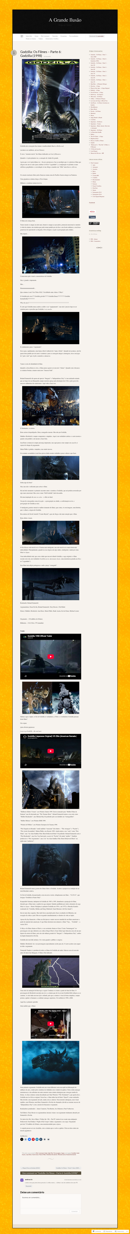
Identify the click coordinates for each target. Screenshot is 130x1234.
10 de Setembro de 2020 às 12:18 (72, 1179)
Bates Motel (94, 109)
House (92, 115)
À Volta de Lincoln (95, 149)
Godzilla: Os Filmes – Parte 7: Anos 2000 (68, 1168)
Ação (94, 165)
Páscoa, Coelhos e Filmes (97, 140)
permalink (100, 36)
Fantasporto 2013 (97, 192)
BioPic (94, 173)
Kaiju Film (50, 1153)
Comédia (95, 177)
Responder (28, 1186)
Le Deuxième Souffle (96, 132)
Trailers (40, 39)
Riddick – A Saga (95, 90)
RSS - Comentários (95, 241)
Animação (95, 167)
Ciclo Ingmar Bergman (98, 196)
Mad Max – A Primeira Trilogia (99, 84)
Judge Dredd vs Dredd (96, 117)
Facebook (92, 202)
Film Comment (45, 36)
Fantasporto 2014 (97, 194)
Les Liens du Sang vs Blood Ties (99, 101)
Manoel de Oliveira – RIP (97, 153)
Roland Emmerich (71, 1154)
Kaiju (46, 1153)
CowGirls (93, 119)
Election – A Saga (95, 86)
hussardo (48, 56)
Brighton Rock (94, 138)
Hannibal (93, 113)
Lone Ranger (94, 151)
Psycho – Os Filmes (96, 111)
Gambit (93, 143)
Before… (93, 134)
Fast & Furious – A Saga (97, 92)
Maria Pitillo (42, 1154)
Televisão (55, 36)
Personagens (57, 1153)
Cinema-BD (96, 175)
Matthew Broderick (51, 1154)
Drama (94, 182)
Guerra (94, 190)
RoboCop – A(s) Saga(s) (97, 94)
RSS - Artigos (94, 239)
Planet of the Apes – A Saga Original (100, 88)
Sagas (63, 1153)
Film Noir (95, 188)
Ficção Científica (97, 186)
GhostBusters (94, 107)
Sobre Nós (29, 36)
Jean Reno (29, 1154)
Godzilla (73, 1153)
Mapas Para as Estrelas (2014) (30, 1168)
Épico (94, 171)
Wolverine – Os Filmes (96, 96)
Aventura (95, 169)
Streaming (63, 36)
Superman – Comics (96, 124)
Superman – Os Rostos (96, 122)
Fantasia (95, 184)
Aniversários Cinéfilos (52, 39)
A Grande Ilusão (65, 19)
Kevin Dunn (35, 1154)
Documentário (96, 180)
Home (36, 36)
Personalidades (73, 36)
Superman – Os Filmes (96, 130)
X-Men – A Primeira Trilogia (98, 99)
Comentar (74, 1211)
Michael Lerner (62, 1154)
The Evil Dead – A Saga (97, 136)
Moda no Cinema (31, 39)
